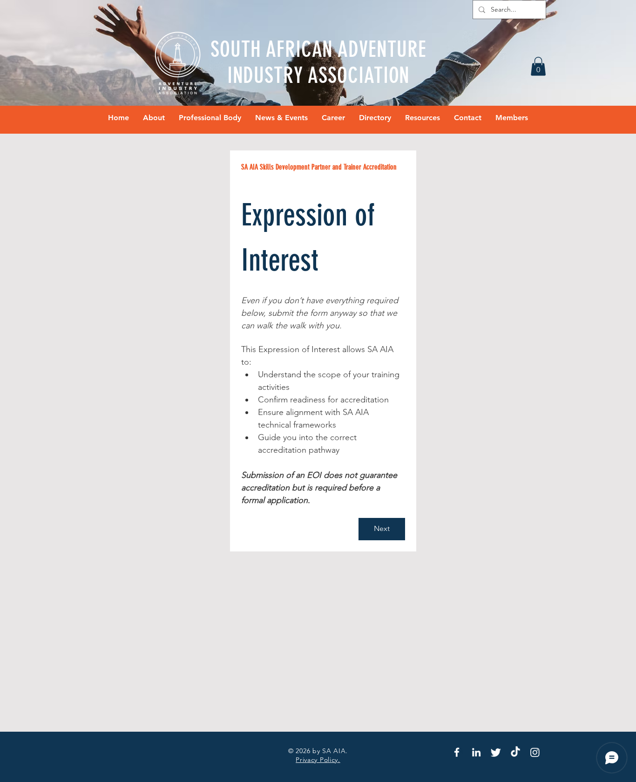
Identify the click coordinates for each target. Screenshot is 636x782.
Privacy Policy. (318, 759)
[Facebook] (457, 752)
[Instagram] (535, 752)
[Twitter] (496, 752)
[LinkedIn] (476, 752)
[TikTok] (515, 752)
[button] (538, 66)
